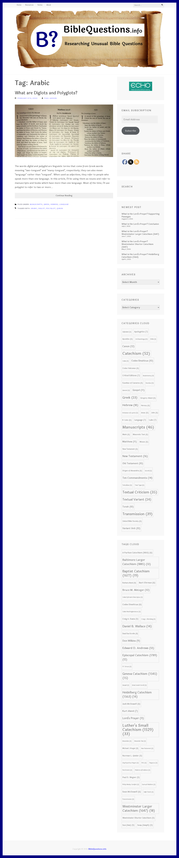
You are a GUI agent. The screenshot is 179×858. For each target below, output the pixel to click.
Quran (60, 208)
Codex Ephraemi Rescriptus (132, 597)
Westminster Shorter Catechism (138, 817)
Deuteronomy (148, 376)
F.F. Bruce (126, 666)
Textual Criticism (139, 492)
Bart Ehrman (147, 582)
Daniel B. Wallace (137, 626)
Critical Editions (131, 375)
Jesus (144, 412)
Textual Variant (136, 499)
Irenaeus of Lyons (130, 413)
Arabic (34, 208)
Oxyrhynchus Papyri (130, 763)
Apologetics (141, 331)
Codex (125, 361)
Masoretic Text (140, 434)
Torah (128, 506)
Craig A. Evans (130, 618)
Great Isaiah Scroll (139, 685)
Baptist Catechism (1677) (136, 573)
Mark (126, 434)
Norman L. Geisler (132, 755)
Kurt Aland (130, 711)
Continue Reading (64, 195)
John (154, 412)
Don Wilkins (131, 641)
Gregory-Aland (148, 398)
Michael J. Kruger (130, 748)
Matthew (129, 441)
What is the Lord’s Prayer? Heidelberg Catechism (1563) (140, 256)
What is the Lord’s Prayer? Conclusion (140, 224)
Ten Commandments (137, 478)
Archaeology (141, 339)
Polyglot (51, 208)
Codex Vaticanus (130, 368)
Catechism (136, 353)
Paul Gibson (50, 98)
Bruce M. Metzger (136, 590)
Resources (29, 5)
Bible (153, 339)
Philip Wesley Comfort (130, 784)
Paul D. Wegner (131, 777)
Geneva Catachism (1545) (139, 676)
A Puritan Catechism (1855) (137, 552)
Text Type (139, 485)
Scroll (148, 471)
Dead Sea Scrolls (130, 633)
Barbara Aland (129, 583)
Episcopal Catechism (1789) (139, 657)
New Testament (130, 449)
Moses (144, 441)
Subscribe (130, 131)
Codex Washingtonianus (131, 612)
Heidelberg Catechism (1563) (137, 694)
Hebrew (54, 204)
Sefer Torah (148, 792)
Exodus (150, 383)
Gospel (139, 390)
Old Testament (132, 463)
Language (64, 204)
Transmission (137, 514)
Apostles (127, 339)
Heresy (145, 405)
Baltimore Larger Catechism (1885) (136, 562)
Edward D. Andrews (138, 648)
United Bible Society (132, 521)
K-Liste (126, 420)
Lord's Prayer (133, 718)
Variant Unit (131, 528)
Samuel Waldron (148, 784)
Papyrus (153, 763)
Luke (152, 420)
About (48, 5)
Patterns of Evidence (142, 770)
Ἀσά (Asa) (128, 825)
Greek (46, 204)
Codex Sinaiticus (142, 361)
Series (39, 5)
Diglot (41, 208)
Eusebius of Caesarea (132, 383)
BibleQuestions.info (97, 849)
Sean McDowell (131, 791)
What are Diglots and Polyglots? (46, 93)
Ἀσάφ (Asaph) (145, 825)
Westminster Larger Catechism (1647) (138, 808)
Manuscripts (36, 204)
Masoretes (126, 741)
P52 (144, 763)
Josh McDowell (131, 703)
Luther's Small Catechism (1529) (138, 730)
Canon (128, 346)
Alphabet (126, 332)
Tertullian (127, 485)
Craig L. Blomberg (148, 619)
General (126, 390)
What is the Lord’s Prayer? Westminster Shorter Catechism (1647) (137, 244)
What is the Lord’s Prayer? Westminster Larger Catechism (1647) (140, 233)
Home (19, 5)
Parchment (127, 770)
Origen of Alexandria (132, 470)
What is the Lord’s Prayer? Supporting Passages (140, 215)
